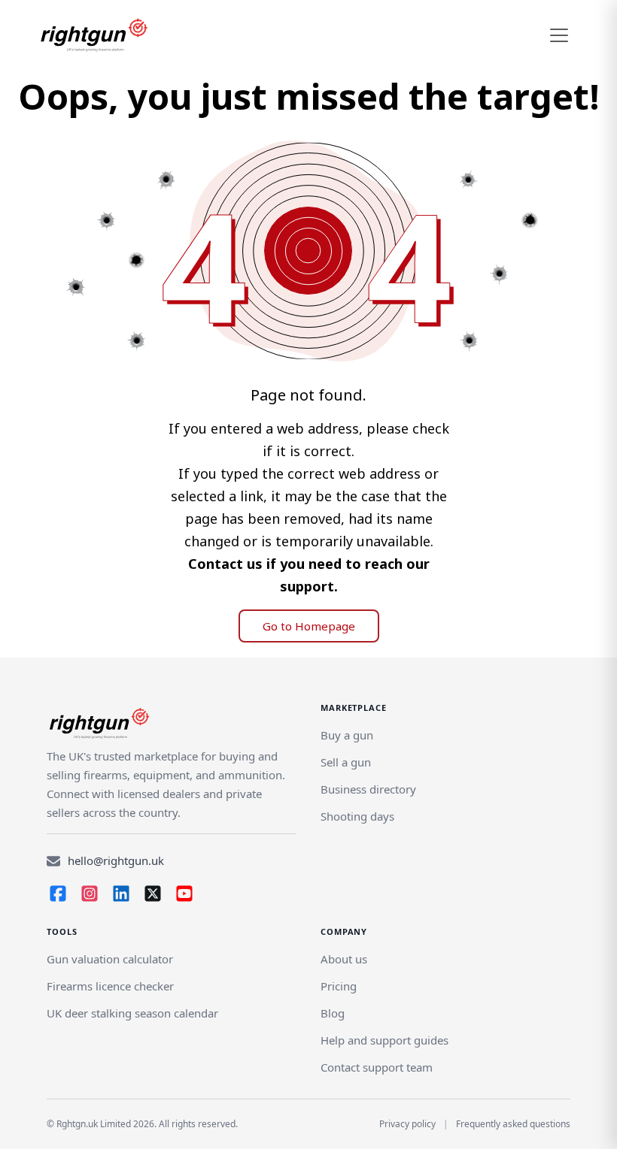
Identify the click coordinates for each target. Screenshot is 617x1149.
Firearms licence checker (110, 985)
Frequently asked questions (513, 1123)
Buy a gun (347, 734)
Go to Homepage (309, 625)
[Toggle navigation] (559, 35)
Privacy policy (407, 1123)
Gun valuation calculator (110, 958)
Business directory (368, 789)
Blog (333, 1012)
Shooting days (357, 816)
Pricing (339, 985)
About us (344, 958)
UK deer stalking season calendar (132, 1012)
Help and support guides (384, 1040)
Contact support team (377, 1067)
